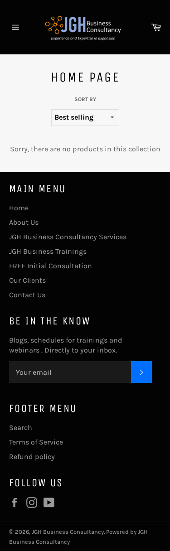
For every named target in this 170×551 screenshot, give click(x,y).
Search (20, 427)
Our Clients (27, 280)
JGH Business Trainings (48, 251)
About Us (24, 222)
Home (19, 207)
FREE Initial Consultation (50, 265)
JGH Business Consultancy (68, 531)
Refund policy (32, 456)
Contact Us (27, 294)
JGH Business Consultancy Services (67, 236)
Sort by (85, 99)
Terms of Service (36, 442)
